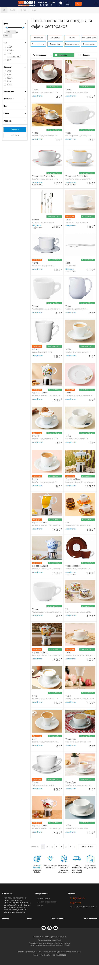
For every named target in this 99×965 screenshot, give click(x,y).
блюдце (10, 50)
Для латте (72, 38)
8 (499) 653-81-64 (46, 3)
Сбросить (15, 135)
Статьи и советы (57, 919)
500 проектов (37, 866)
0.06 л (9, 81)
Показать (15, 129)
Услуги (29, 919)
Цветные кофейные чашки (88, 37)
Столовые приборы (89, 44)
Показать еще (87, 846)
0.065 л (9, 85)
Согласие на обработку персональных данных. (49, 937)
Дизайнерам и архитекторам (47, 902)
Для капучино (55, 38)
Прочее (23, 10)
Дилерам (40, 905)
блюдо (9, 47)
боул (9, 60)
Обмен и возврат (90, 919)
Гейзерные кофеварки (72, 44)
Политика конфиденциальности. (49, 940)
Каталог (13, 10)
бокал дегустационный (14, 55)
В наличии (62, 55)
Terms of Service (71, 952)
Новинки (86, 55)
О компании (7, 894)
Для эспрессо (38, 38)
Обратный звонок (78, 4)
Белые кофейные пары (38, 44)
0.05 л (9, 75)
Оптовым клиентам (43, 898)
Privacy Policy (57, 952)
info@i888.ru (75, 902)
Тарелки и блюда (55, 44)
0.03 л (9, 71)
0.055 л (9, 78)
